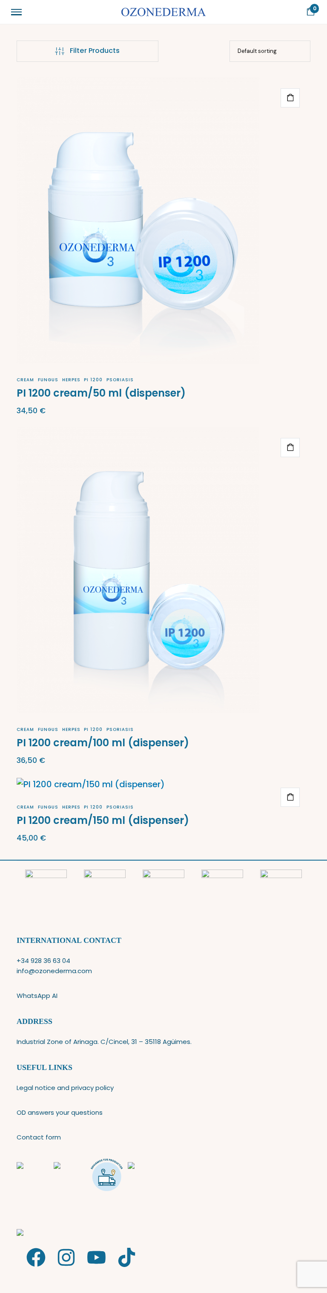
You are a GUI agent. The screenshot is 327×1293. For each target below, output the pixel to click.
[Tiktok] (127, 1257)
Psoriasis (120, 380)
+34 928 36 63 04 (43, 960)
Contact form (39, 1137)
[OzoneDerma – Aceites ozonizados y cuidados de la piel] (163, 12)
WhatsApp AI (37, 995)
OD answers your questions (60, 1112)
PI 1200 (93, 380)
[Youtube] (96, 1257)
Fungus (48, 380)
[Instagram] (66, 1257)
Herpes (71, 380)
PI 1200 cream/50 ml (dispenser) (101, 393)
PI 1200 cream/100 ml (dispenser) (103, 743)
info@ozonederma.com (54, 970)
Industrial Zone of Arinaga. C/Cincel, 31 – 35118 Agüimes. (104, 1041)
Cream (25, 380)
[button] (290, 97)
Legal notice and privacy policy (65, 1087)
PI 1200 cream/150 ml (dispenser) (103, 820)
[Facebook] (36, 1257)
